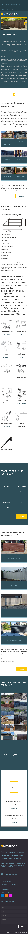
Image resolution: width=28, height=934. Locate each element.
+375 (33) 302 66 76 (6, 881)
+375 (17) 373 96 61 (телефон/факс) (10, 884)
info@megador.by (6, 6)
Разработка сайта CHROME (21, 932)
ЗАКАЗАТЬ (14, 780)
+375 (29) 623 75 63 (6, 9)
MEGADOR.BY (16, 6)
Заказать (21, 196)
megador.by (4, 887)
